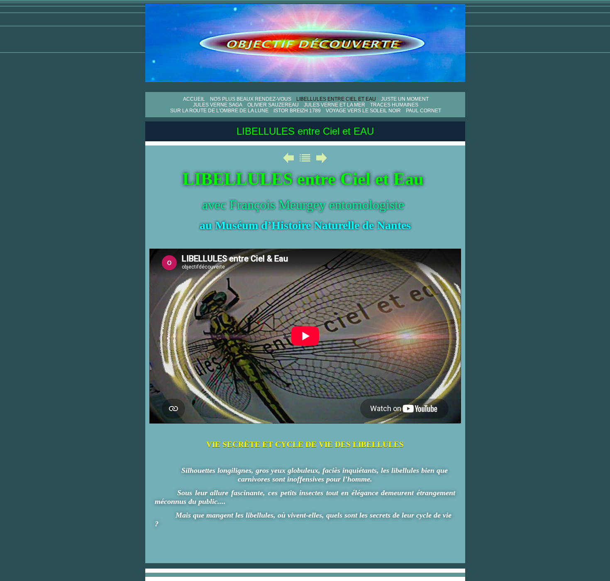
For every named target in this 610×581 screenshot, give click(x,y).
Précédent (288, 158)
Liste (305, 158)
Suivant (321, 158)
